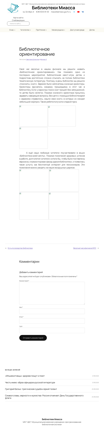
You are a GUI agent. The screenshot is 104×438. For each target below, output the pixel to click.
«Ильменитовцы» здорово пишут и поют (25, 376)
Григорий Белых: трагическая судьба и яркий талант (31, 389)
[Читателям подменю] (30, 29)
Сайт (21, 326)
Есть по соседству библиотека (20, 248)
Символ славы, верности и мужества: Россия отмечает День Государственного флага (44, 396)
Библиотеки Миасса (53, 7)
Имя (21, 307)
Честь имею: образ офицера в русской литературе (30, 382)
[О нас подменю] (14, 29)
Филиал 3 (44, 59)
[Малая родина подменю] (64, 29)
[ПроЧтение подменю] (46, 29)
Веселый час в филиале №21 (84, 248)
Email (21, 317)
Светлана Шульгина (32, 59)
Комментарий (24, 281)
